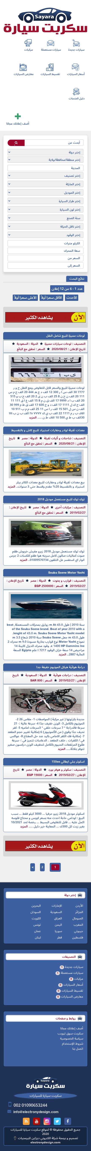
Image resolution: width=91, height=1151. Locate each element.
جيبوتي (78, 931)
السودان (35, 912)
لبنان (38, 937)
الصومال (77, 918)
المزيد (33, 417)
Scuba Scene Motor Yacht (66, 573)
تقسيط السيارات (50, 74)
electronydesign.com (45, 1142)
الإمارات (57, 906)
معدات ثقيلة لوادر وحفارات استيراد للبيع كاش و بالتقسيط (48, 430)
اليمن (58, 925)
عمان (37, 931)
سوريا (58, 931)
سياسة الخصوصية (71, 1038)
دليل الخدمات (77, 98)
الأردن (79, 906)
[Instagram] (47, 1121)
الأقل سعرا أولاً (51, 297)
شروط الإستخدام (72, 1043)
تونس (37, 925)
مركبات (28, 50)
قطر (59, 937)
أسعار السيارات (76, 74)
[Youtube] (36, 1121)
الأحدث (71, 297)
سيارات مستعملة (51, 50)
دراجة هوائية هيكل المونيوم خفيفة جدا (60, 667)
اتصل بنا (77, 1048)
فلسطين (77, 937)
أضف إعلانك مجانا (17, 124)
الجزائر (79, 912)
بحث (16, 144)
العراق (58, 918)
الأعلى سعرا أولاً (25, 297)
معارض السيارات (23, 74)
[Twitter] (57, 1121)
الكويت (36, 918)
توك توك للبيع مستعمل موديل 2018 (61, 499)
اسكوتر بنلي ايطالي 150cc (68, 762)
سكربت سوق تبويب (70, 1033)
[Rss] (26, 1121)
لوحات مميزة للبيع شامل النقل (65, 336)
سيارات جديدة (76, 50)
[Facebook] (67, 1121)
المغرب (78, 925)
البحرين (36, 906)
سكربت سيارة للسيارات (26, 1130)
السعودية (56, 912)
